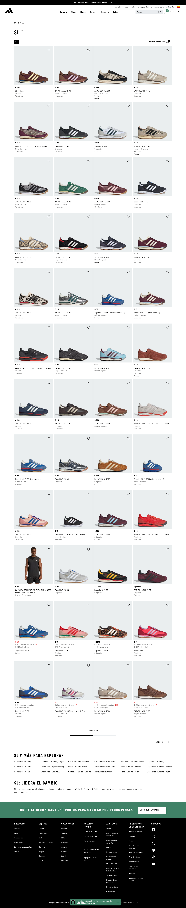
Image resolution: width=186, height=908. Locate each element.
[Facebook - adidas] (161, 830)
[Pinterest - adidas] (161, 850)
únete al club (170, 7)
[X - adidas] (161, 843)
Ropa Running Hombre (131, 767)
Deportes (105, 12)
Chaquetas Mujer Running (52, 767)
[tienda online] (9, 11)
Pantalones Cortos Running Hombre (106, 762)
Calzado (93, 12)
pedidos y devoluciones (144, 7)
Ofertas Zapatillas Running (79, 772)
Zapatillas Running (155, 762)
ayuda (133, 7)
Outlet (115, 12)
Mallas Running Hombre (78, 762)
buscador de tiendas (122, 7)
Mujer (73, 12)
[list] (79, 42)
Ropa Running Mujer (130, 772)
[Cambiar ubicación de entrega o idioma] (178, 7)
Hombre (63, 12)
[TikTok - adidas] (161, 857)
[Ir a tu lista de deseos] (172, 12)
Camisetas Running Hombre (23, 772)
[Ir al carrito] (178, 12)
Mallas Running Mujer (77, 767)
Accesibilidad (133, 903)
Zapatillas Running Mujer (158, 772)
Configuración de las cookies (59, 903)
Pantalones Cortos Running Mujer (106, 767)
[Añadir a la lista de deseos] (49, 50)
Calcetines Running (23, 762)
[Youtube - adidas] (161, 864)
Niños (83, 12)
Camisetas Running (23, 767)
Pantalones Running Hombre (103, 772)
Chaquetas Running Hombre (49, 772)
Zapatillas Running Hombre (159, 767)
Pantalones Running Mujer (132, 762)
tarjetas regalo (159, 7)
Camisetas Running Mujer (52, 762)
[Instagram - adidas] (161, 836)
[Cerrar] (73, 902)
